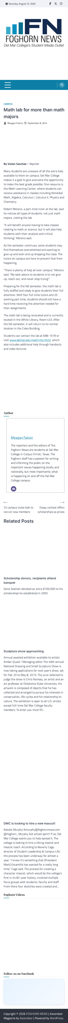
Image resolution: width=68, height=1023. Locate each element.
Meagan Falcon (15, 123)
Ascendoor (26, 1018)
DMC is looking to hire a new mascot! (29, 823)
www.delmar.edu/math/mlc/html (30, 340)
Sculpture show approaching (24, 651)
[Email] (13, 489)
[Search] (62, 85)
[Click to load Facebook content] (34, 991)
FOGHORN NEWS (37, 1014)
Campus (8, 104)
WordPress (56, 1018)
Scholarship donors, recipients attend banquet (30, 580)
